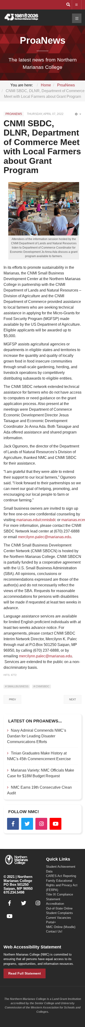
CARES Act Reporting (61, 876)
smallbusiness (17, 686)
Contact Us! (54, 931)
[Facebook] (13, 824)
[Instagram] (41, 824)
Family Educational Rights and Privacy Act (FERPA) (61, 885)
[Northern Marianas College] (21, 17)
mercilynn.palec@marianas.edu (44, 537)
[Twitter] (27, 824)
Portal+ (51, 922)
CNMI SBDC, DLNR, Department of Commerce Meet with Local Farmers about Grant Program (42, 146)
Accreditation (55, 903)
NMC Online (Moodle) (60, 927)
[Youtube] (55, 824)
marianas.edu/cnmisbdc (36, 520)
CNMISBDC (42, 686)
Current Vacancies (58, 917)
